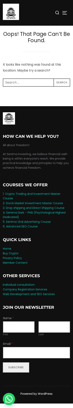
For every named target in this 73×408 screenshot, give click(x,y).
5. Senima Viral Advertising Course (27, 222)
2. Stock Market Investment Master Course (33, 203)
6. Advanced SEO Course (20, 226)
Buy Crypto (10, 253)
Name (8, 318)
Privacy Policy (12, 258)
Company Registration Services (25, 289)
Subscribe (16, 367)
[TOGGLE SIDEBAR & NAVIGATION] (66, 12)
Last (41, 334)
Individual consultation (19, 285)
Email (8, 344)
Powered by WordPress (36, 394)
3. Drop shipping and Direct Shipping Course (33, 208)
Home (7, 249)
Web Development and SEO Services (29, 294)
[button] (9, 399)
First (5, 334)
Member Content (15, 263)
